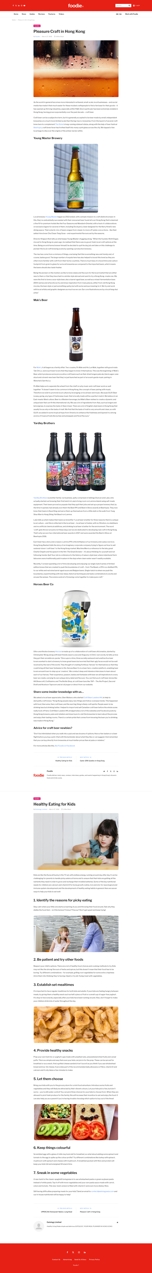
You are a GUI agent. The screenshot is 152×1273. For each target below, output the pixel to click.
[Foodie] (76, 5)
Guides (32, 14)
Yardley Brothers (40, 498)
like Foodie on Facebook (65, 746)
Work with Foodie (131, 14)
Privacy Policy (94, 1259)
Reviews (41, 14)
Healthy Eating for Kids (63, 761)
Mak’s (39, 367)
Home (16, 14)
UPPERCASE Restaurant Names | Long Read (56, 1212)
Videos (61, 14)
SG (120, 14)
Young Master (51, 217)
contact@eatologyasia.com (102, 1191)
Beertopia (37, 127)
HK (117, 14)
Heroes (58, 651)
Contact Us (56, 1259)
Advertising (67, 1259)
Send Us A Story (80, 1259)
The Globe (59, 124)
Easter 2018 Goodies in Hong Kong (92, 761)
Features (51, 14)
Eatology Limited (41, 809)
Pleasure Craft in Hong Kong (90, 1212)
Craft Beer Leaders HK (93, 697)
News (24, 14)
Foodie (37, 36)
